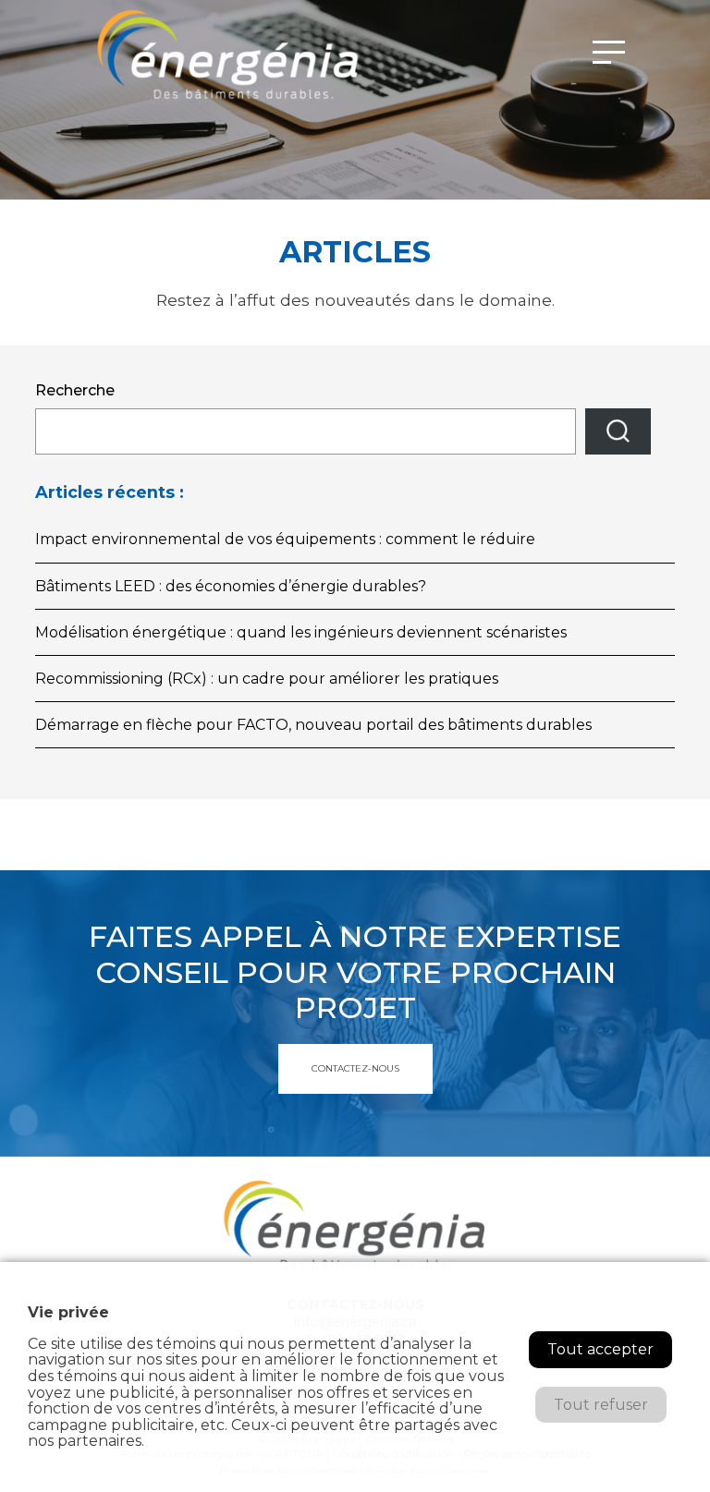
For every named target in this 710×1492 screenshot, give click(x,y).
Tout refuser (601, 1404)
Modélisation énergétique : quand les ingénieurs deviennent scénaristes (301, 632)
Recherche (75, 390)
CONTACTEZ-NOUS (355, 1068)
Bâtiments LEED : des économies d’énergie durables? (230, 586)
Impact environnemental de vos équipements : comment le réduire (285, 539)
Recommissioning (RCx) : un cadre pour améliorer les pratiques (266, 678)
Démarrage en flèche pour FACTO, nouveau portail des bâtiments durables (313, 725)
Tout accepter (600, 1349)
